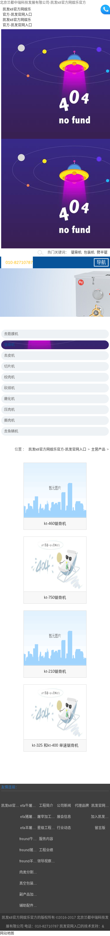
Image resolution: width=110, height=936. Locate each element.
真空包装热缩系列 (28, 884)
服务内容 (46, 839)
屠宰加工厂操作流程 (46, 817)
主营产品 (98, 449)
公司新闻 (64, 806)
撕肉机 (9, 420)
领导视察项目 (46, 862)
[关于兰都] (10, 794)
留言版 (100, 828)
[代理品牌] (82, 794)
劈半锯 (102, 252)
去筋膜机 (11, 334)
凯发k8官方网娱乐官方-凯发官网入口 (57, 449)
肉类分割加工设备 (28, 873)
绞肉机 (9, 377)
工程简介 (46, 806)
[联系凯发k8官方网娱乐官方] (100, 794)
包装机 (89, 252)
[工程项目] (46, 794)
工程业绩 (46, 850)
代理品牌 (82, 806)
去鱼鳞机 (11, 431)
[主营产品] (28, 794)
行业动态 (64, 828)
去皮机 (9, 356)
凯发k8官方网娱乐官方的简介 (10, 806)
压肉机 (9, 410)
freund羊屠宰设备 (28, 862)
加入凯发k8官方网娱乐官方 (100, 817)
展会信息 (64, 817)
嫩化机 (9, 399)
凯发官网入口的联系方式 (100, 806)
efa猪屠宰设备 (28, 817)
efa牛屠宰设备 (28, 806)
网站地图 (7, 933)
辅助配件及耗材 (28, 906)
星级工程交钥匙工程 (46, 828)
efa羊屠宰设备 (28, 828)
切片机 (9, 366)
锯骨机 (76, 252)
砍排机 (9, 388)
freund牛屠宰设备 (28, 839)
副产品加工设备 (28, 895)
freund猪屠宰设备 (28, 851)
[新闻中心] (64, 794)
